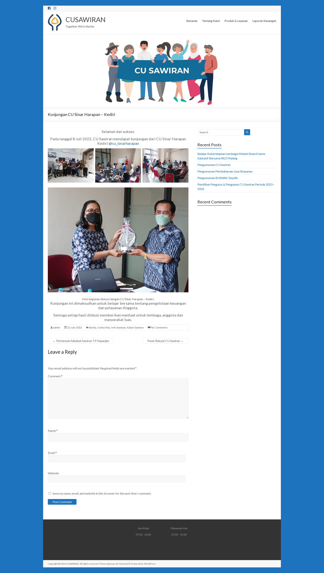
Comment (55, 376)
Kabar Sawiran (135, 327)
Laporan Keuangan (264, 20)
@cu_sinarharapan (124, 143)
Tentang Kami (211, 20)
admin (56, 327)
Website (53, 473)
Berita (92, 327)
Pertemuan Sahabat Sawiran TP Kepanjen (81, 340)
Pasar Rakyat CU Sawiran (165, 340)
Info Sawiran (118, 327)
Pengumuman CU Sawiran (213, 164)
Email (52, 452)
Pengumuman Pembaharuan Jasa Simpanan (224, 171)
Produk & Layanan (236, 20)
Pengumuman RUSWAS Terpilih (217, 178)
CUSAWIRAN (85, 19)
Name (53, 430)
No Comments (159, 327)
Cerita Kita (103, 327)
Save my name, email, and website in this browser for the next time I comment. (101, 493)
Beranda (191, 20)
